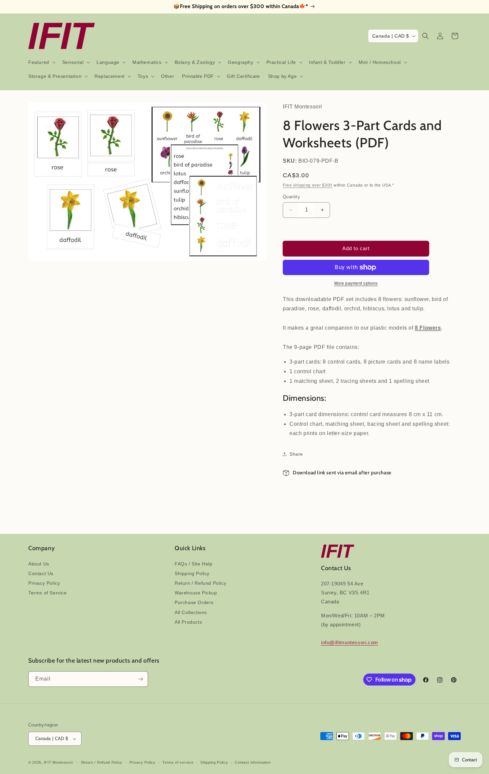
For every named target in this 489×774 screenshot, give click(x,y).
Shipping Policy (192, 573)
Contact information (252, 762)
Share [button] (296, 454)
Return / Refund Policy (200, 583)
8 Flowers (428, 328)
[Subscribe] (140, 679)
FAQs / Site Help (194, 563)
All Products (188, 622)
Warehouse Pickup (196, 592)
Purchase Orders (194, 602)
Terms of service (177, 762)
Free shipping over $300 (307, 185)
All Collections (191, 612)
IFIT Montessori (58, 762)
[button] (41, 62)
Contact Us (41, 573)
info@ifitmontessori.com (349, 642)
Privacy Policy (44, 583)
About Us (38, 563)
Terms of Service (47, 592)
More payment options (356, 283)
